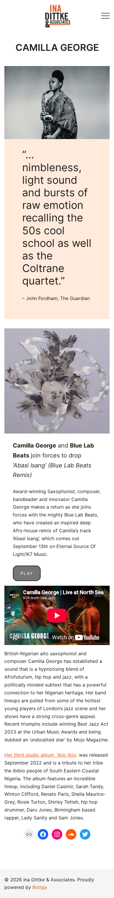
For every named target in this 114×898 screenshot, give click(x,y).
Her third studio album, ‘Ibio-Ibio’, (40, 755)
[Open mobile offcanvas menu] (105, 15)
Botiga (39, 887)
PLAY (26, 573)
